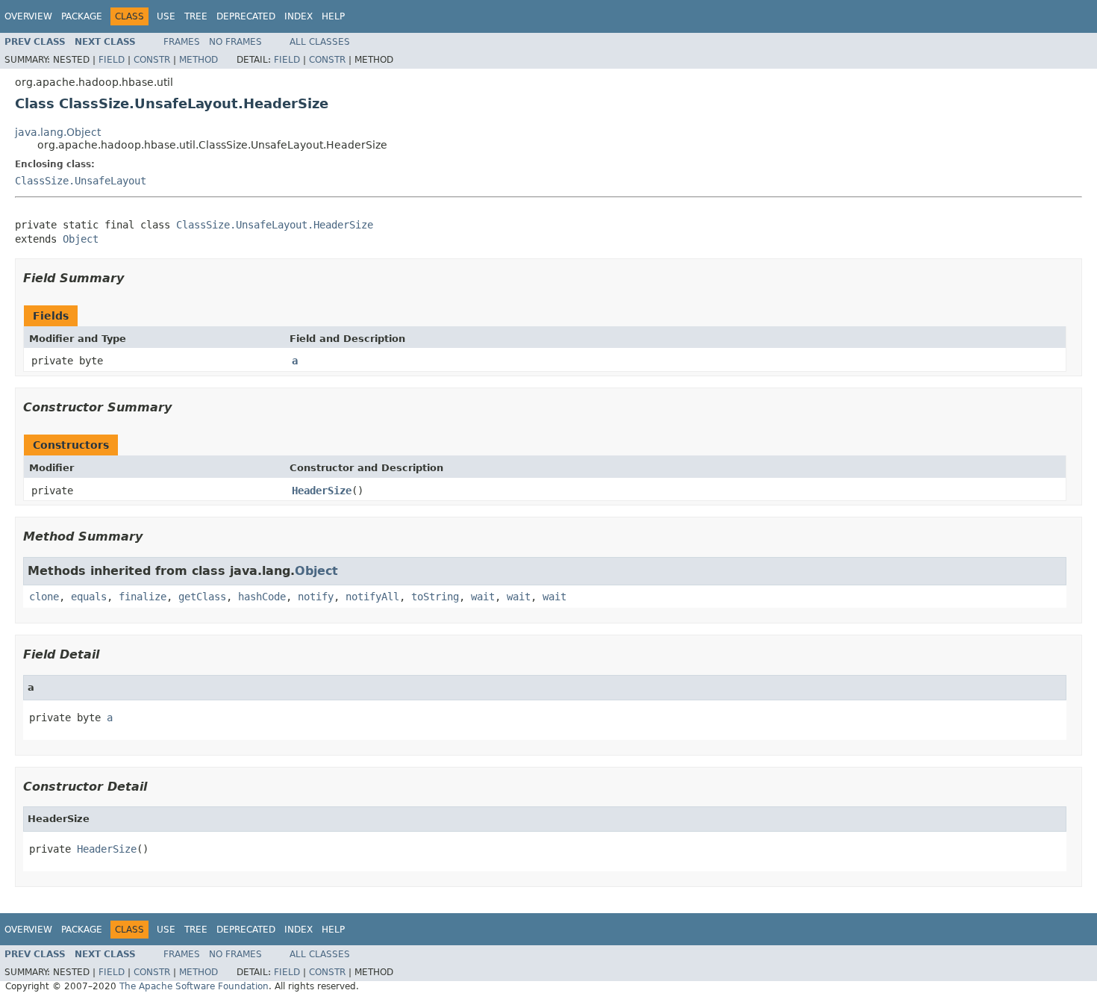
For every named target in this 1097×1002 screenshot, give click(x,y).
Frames (181, 42)
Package (81, 16)
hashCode (262, 597)
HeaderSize (321, 491)
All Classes (320, 42)
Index (298, 16)
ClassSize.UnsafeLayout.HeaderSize (274, 225)
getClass (202, 597)
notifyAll (372, 597)
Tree (195, 16)
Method (198, 60)
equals (89, 597)
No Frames (235, 42)
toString (435, 597)
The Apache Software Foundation (194, 986)
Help (333, 16)
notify (316, 597)
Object (81, 239)
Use (166, 16)
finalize (142, 597)
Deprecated (245, 16)
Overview (28, 16)
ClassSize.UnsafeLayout (80, 181)
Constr (152, 60)
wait (483, 597)
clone (44, 597)
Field (112, 60)
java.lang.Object (58, 132)
